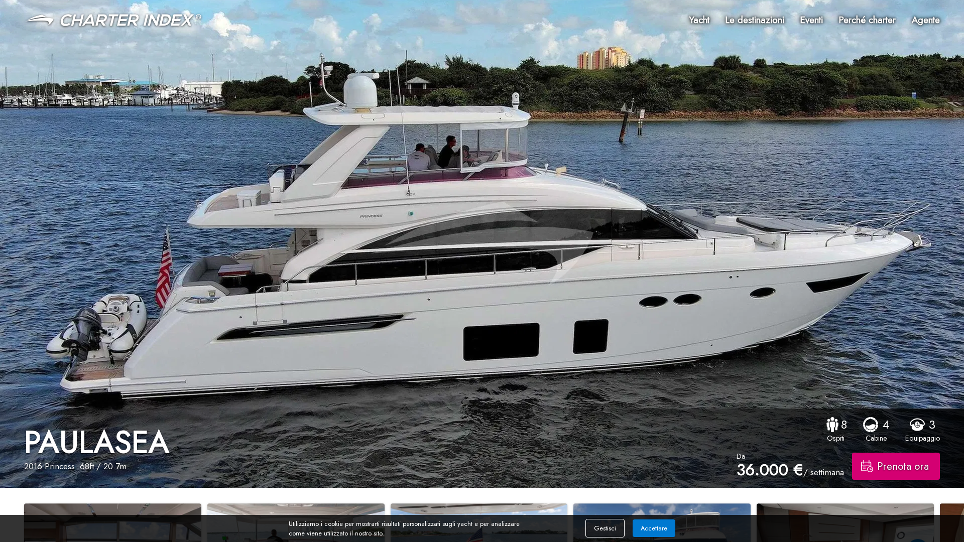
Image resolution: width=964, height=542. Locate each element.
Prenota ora (903, 466)
